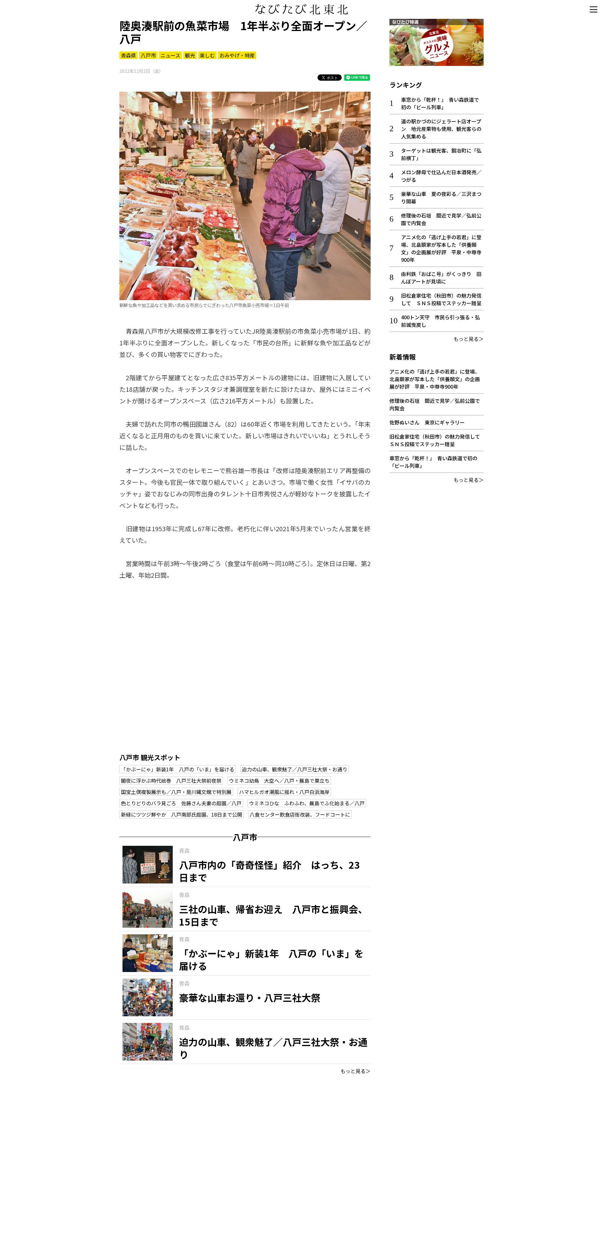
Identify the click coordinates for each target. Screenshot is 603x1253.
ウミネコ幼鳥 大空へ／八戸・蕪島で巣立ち (279, 780)
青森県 (128, 55)
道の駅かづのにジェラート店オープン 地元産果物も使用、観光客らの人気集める (441, 128)
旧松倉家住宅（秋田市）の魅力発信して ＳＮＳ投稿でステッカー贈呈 (441, 299)
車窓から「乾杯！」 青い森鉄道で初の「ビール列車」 (440, 103)
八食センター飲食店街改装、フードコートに (300, 814)
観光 (190, 55)
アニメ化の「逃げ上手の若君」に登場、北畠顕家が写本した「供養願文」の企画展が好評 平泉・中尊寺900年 (441, 248)
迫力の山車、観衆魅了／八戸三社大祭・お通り (294, 769)
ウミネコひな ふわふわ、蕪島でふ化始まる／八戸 (307, 803)
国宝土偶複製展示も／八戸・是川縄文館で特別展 (176, 792)
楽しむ (207, 55)
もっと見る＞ (355, 1071)
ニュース (170, 55)
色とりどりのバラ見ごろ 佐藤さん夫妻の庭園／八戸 (181, 803)
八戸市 (148, 55)
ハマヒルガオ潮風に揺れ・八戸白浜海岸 (284, 792)
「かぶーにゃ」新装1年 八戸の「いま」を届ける (177, 769)
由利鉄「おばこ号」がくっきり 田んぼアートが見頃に (441, 277)
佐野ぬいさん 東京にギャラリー (427, 422)
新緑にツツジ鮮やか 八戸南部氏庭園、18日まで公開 (181, 814)
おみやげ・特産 (237, 55)
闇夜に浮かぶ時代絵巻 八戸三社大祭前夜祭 (171, 780)
